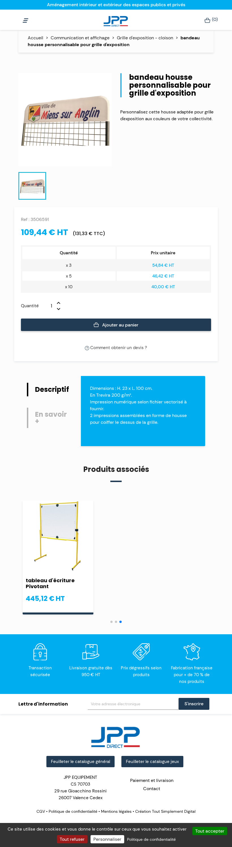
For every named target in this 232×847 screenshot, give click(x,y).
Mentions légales (116, 811)
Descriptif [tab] (52, 389)
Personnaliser (107, 839)
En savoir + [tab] (51, 418)
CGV (41, 811)
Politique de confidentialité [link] (151, 839)
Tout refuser (72, 839)
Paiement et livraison (151, 780)
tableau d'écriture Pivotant (50, 583)
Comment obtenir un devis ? (118, 348)
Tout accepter (209, 831)
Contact (151, 789)
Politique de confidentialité (73, 811)
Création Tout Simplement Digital (165, 811)
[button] (111, 622)
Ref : (25, 219)
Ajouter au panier (119, 325)
